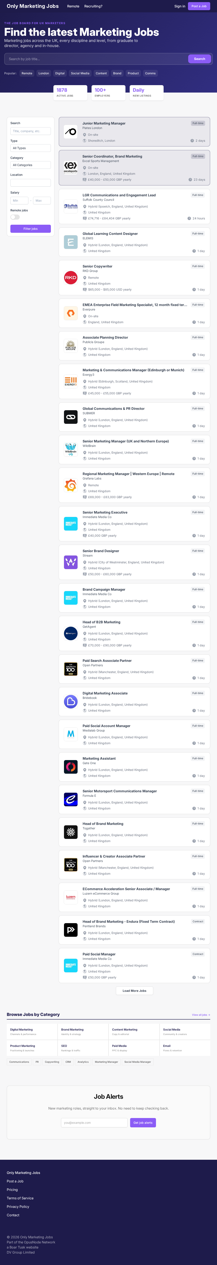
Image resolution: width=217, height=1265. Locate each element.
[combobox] (30, 183)
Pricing (12, 1189)
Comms (150, 73)
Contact (13, 1215)
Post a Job (199, 6)
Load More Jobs (134, 990)
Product (133, 73)
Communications (19, 1061)
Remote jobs (19, 210)
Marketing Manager (106, 1061)
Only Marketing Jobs (33, 6)
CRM (68, 1061)
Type (13, 141)
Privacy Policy (18, 1206)
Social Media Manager (137, 1061)
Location (16, 174)
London (44, 73)
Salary (14, 192)
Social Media (80, 73)
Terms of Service (20, 1198)
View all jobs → (201, 1014)
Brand (117, 73)
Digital (60, 73)
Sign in (179, 6)
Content (101, 73)
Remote (73, 6)
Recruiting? (93, 6)
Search (199, 59)
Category (16, 157)
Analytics (83, 1061)
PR (37, 1061)
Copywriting (52, 1061)
